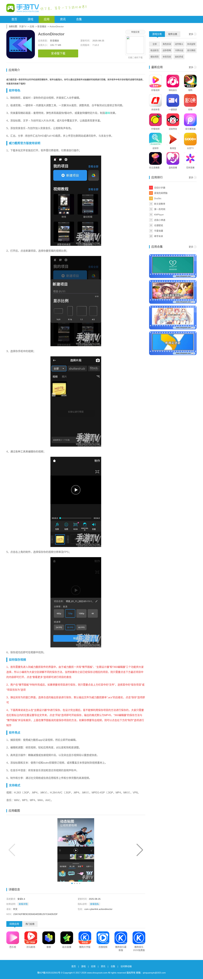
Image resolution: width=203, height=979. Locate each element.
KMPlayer (159, 214)
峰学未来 (158, 236)
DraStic (157, 198)
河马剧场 (30, 947)
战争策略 (167, 50)
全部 (155, 44)
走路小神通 (159, 220)
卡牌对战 (179, 50)
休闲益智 (191, 44)
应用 (46, 19)
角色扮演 (167, 44)
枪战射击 (155, 50)
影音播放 (41, 26)
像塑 (48, 947)
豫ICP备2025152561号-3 (49, 972)
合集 (79, 19)
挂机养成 (179, 57)
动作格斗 (179, 44)
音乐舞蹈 (191, 50)
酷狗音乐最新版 (120, 948)
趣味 (107, 113)
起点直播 (66, 947)
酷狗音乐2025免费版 (139, 948)
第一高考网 (159, 209)
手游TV (22, 26)
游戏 (30, 19)
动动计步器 (159, 187)
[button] (140, 850)
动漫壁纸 (158, 225)
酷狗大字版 (84, 947)
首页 (14, 19)
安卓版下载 (58, 53)
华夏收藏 (158, 230)
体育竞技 (167, 57)
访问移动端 (126, 966)
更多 (191, 34)
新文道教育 (159, 204)
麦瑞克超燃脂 (160, 193)
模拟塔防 (155, 57)
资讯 (63, 19)
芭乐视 (12, 947)
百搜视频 (102, 947)
